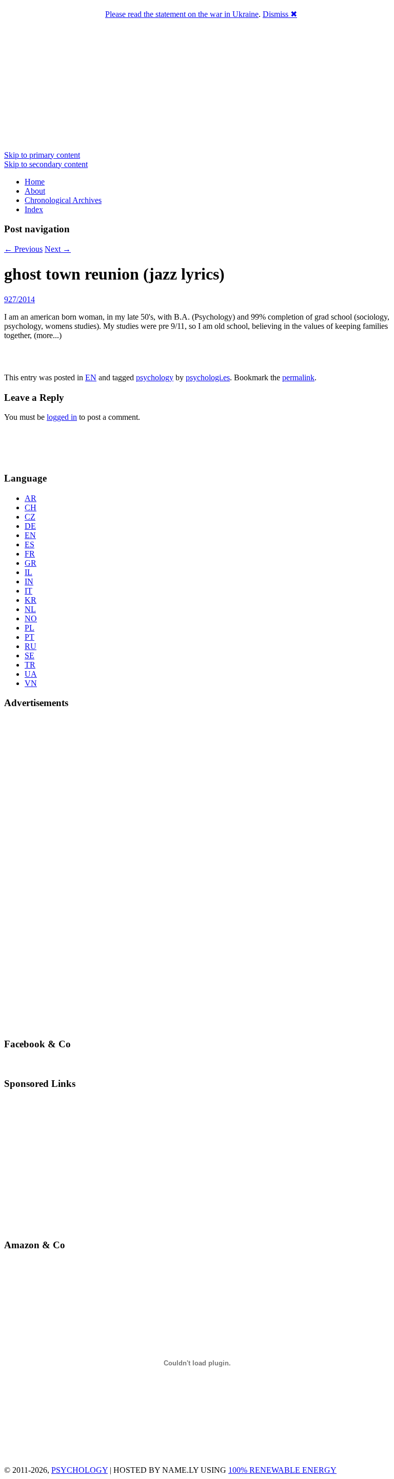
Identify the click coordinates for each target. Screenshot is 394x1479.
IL (28, 572)
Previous (23, 249)
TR (30, 664)
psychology (154, 377)
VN (31, 683)
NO (31, 618)
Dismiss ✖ (280, 14)
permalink (298, 377)
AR (30, 498)
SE (29, 655)
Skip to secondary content (46, 164)
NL (30, 609)
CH (30, 507)
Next (58, 249)
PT (29, 637)
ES (29, 544)
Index (34, 209)
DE (30, 526)
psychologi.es (208, 377)
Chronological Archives (63, 200)
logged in (62, 417)
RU (30, 646)
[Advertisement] (64, 445)
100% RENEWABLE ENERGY (282, 1470)
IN (29, 581)
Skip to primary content (42, 155)
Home (35, 181)
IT (28, 590)
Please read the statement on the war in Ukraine (182, 14)
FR (30, 553)
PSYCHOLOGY (79, 1470)
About (35, 191)
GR (30, 563)
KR (30, 600)
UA (31, 674)
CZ (30, 516)
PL (29, 627)
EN (90, 377)
